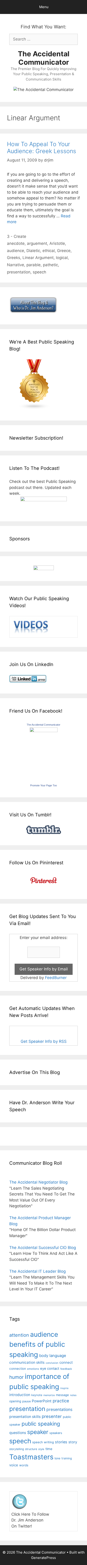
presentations (59, 1409)
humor (16, 1377)
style (41, 1449)
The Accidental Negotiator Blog (38, 1182)
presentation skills (25, 1416)
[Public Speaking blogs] (34, 408)
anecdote (16, 243)
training (66, 1458)
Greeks (13, 257)
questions (17, 1432)
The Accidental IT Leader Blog (37, 1271)
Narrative (15, 265)
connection (17, 1368)
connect (66, 1362)
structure (31, 1449)
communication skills (27, 1362)
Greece (64, 250)
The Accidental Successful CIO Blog (42, 1247)
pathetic (50, 265)
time (48, 1449)
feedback (66, 1368)
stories (61, 1442)
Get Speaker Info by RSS (44, 1041)
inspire (64, 1388)
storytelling (16, 1449)
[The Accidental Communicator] (44, 730)
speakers (55, 1433)
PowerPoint (42, 1401)
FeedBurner (56, 977)
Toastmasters (31, 1457)
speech (39, 272)
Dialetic (33, 250)
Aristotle (57, 243)
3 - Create (16, 236)
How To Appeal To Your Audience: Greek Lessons (41, 148)
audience (15, 250)
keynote (36, 1395)
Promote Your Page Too (43, 785)
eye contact (49, 1368)
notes (73, 1395)
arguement (37, 243)
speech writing (43, 1442)
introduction (19, 1395)
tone (57, 1458)
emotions (33, 1368)
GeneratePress (43, 1557)
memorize (49, 1395)
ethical (48, 250)
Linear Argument (38, 257)
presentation (18, 272)
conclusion (52, 1362)
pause (26, 1401)
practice (61, 1400)
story (72, 1442)
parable (33, 265)
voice (13, 1465)
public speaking (41, 1423)
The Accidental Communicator (43, 58)
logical (62, 257)
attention (19, 1335)
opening (15, 1401)
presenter (52, 1416)
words (23, 1465)
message (62, 1395)
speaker (37, 1431)
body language (52, 1355)
